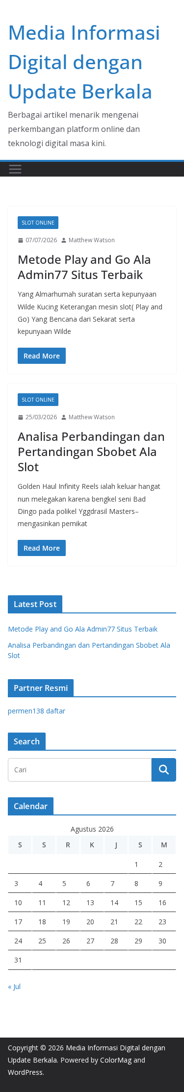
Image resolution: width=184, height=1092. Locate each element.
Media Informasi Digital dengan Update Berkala (84, 61)
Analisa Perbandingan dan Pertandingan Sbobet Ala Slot (91, 451)
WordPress (25, 1072)
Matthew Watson (92, 240)
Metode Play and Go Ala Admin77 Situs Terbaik (84, 266)
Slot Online (38, 222)
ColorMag (115, 1060)
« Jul (14, 986)
